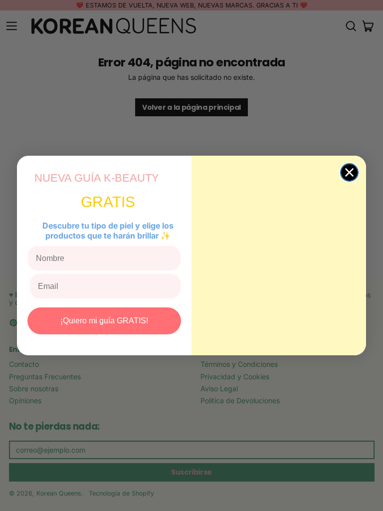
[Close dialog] (349, 172)
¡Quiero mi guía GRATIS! (104, 320)
